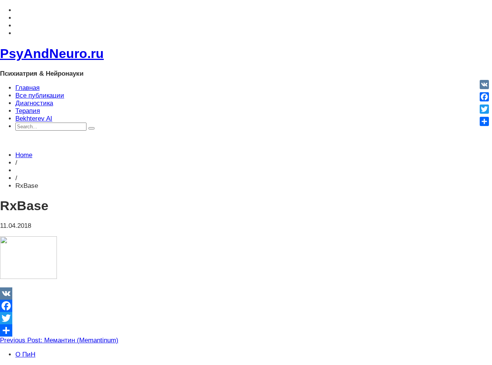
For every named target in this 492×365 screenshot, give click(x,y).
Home (23, 155)
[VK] (246, 293)
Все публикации (39, 95)
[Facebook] (246, 306)
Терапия (27, 110)
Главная (27, 87)
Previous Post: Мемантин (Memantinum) (59, 340)
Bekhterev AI (33, 118)
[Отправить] (246, 330)
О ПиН (25, 354)
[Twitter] (246, 318)
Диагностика (34, 103)
